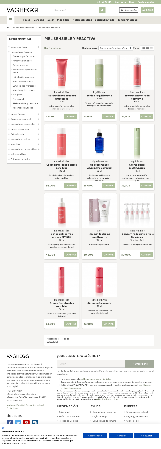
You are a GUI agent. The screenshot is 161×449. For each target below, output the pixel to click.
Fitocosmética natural (137, 412)
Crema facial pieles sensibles (62, 304)
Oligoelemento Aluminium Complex (99, 166)
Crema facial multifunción (137, 166)
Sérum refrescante (99, 303)
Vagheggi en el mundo (137, 416)
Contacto (120, 1)
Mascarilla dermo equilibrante (99, 235)
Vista (136, 48)
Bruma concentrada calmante (137, 97)
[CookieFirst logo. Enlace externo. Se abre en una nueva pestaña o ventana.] (3, 428)
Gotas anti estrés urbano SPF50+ (61, 235)
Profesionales (146, 1)
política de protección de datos (95, 378)
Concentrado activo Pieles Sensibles (138, 235)
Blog (131, 1)
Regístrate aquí (99, 416)
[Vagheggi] (22, 9)
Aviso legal (64, 412)
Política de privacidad (69, 416)
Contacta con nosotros (104, 412)
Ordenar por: (89, 48)
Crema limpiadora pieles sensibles (61, 166)
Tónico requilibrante (99, 95)
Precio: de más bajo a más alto (114, 48)
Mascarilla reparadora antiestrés (61, 97)
